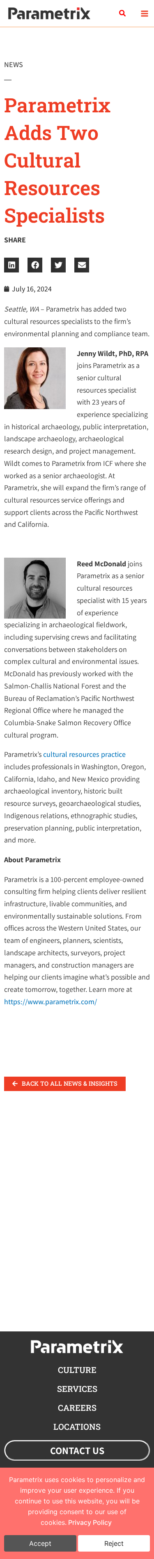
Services (77, 1388)
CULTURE (77, 1369)
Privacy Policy (90, 1522)
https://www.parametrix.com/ (50, 1001)
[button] (122, 13)
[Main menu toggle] (144, 13)
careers (77, 1407)
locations (77, 1426)
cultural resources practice (84, 754)
